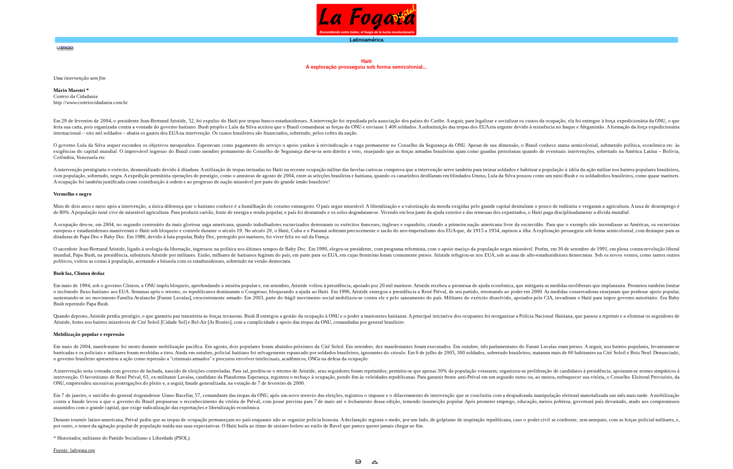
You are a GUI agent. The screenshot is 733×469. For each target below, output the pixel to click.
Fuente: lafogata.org (74, 450)
